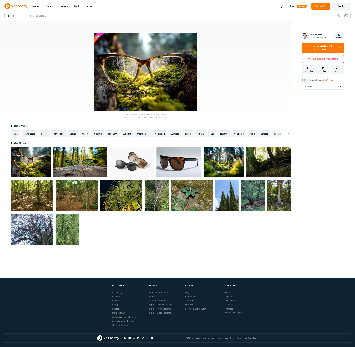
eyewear (175, 133)
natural (223, 133)
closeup (98, 133)
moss (15, 133)
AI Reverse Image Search (124, 317)
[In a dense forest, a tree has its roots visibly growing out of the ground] (268, 162)
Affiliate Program (157, 300)
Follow (339, 37)
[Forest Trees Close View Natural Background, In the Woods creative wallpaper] (121, 195)
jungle (188, 133)
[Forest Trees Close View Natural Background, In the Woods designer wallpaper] (192, 195)
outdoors (141, 133)
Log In (341, 6)
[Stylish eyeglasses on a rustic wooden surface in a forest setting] (80, 162)
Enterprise (117, 304)
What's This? (328, 80)
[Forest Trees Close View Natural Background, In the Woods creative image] (253, 195)
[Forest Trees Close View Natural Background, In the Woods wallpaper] (67, 229)
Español (228, 296)
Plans (292, 6)
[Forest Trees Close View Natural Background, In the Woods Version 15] (77, 195)
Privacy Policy (236, 338)
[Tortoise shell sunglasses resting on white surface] (178, 162)
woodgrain (239, 133)
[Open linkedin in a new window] (134, 338)
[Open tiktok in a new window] (143, 338)
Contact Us (190, 296)
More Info (308, 86)
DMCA (152, 296)
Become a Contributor (195, 308)
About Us (189, 300)
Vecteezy (116, 296)
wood (85, 133)
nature (72, 133)
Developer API (118, 312)
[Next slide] (286, 133)
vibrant (200, 133)
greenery (112, 133)
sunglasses (30, 133)
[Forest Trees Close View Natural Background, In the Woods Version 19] (279, 195)
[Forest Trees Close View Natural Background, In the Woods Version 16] (32, 229)
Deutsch (229, 304)
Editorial (76, 6)
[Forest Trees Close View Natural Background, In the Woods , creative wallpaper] (227, 195)
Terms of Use (222, 338)
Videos (62, 6)
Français (229, 308)
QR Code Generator (121, 325)
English (228, 292)
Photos (49, 6)
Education (117, 308)
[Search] (338, 15)
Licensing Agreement (159, 292)
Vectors (35, 6)
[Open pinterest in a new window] (138, 338)
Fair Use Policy (250, 338)
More (89, 6)
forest (44, 133)
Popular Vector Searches (160, 304)
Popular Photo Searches (160, 308)
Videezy (115, 300)
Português (230, 300)
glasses (264, 133)
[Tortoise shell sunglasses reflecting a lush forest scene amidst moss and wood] (31, 162)
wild (252, 133)
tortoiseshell (158, 133)
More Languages (233, 313)
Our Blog (189, 304)
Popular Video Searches (160, 312)
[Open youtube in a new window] (152, 338)
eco (212, 133)
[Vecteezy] (15, 6)
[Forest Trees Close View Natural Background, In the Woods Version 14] (157, 195)
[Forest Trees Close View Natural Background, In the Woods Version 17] (32, 195)
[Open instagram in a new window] (129, 338)
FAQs (187, 292)
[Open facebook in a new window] (125, 338)
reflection (58, 133)
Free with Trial (323, 48)
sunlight (127, 133)
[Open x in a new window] (147, 338)
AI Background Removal (123, 321)
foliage (277, 133)
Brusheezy (117, 292)
